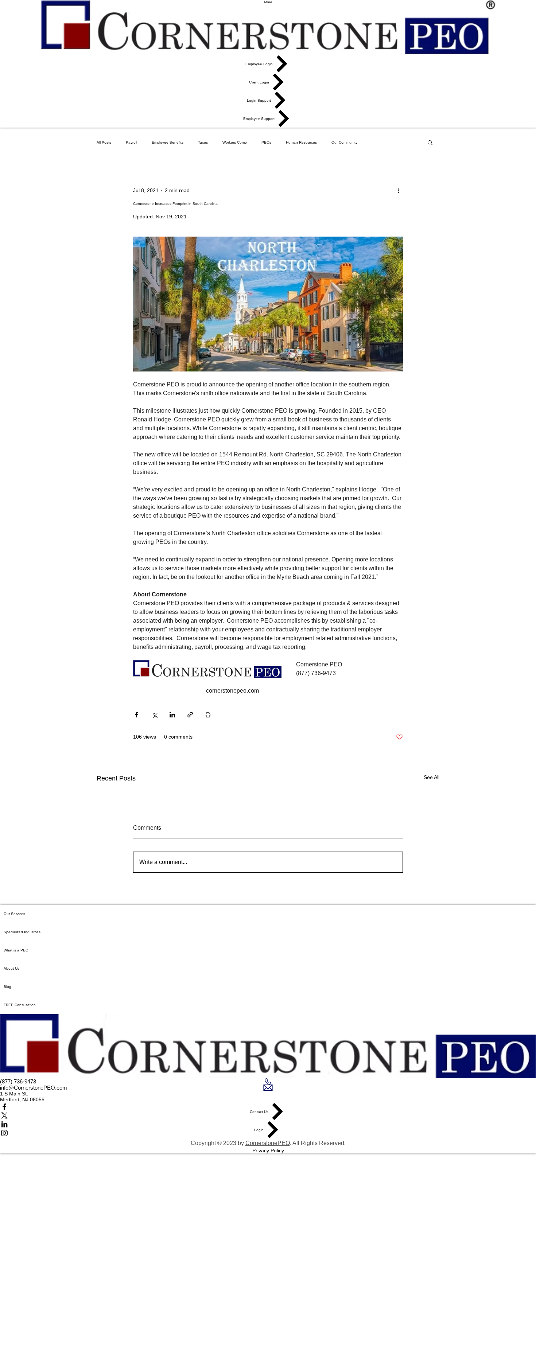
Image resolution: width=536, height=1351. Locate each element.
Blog (7, 987)
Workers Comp (234, 142)
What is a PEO (16, 950)
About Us (11, 968)
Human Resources (301, 142)
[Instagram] (268, 1133)
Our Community (344, 142)
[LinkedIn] (268, 1124)
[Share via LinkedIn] (172, 714)
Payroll (131, 142)
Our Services (14, 914)
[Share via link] (190, 714)
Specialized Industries (22, 932)
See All (431, 777)
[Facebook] (268, 1106)
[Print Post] (208, 714)
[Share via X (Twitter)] (154, 714)
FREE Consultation (20, 1005)
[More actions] (398, 190)
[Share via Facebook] (136, 714)
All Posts (104, 142)
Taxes (203, 142)
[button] (430, 142)
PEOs (266, 142)
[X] (268, 1115)
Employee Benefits (167, 142)
